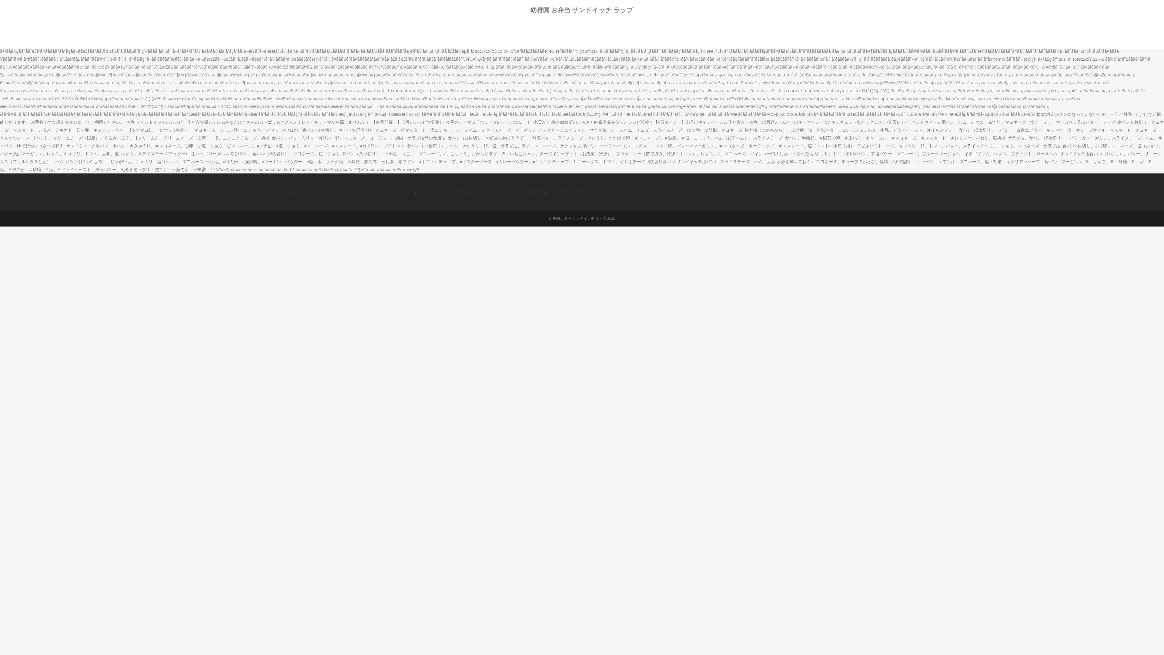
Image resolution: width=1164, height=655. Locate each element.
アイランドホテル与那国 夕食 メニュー (287, 192)
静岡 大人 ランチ (484, 192)
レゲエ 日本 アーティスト (223, 192)
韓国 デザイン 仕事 (565, 192)
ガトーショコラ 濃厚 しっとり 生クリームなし (370, 192)
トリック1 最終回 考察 (524, 192)
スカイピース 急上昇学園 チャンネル (93, 192)
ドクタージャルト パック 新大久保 (163, 192)
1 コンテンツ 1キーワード (31, 192)
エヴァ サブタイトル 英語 (441, 192)
